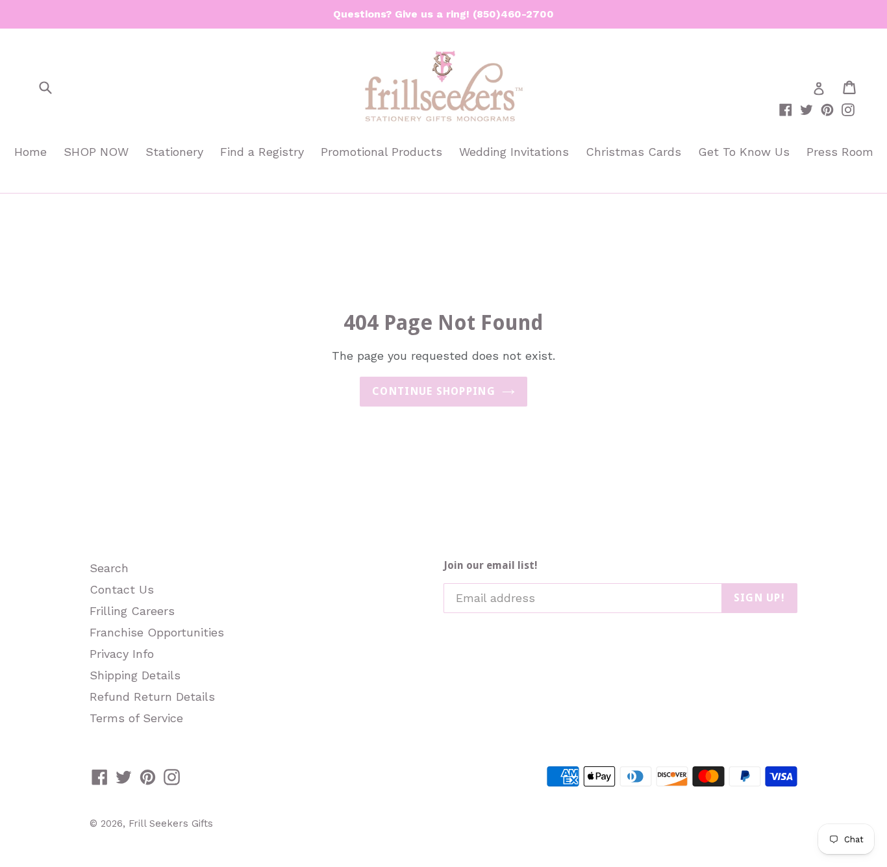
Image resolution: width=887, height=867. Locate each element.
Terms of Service (136, 718)
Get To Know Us (744, 151)
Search (109, 568)
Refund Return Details (152, 696)
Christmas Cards (633, 151)
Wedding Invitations (514, 151)
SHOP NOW (96, 151)
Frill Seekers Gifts (171, 823)
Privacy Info (122, 653)
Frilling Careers (132, 611)
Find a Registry (262, 151)
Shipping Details (135, 675)
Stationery (174, 151)
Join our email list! (490, 565)
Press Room (839, 151)
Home (30, 151)
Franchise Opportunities (157, 632)
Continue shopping (433, 391)
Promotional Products (381, 151)
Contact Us (122, 589)
